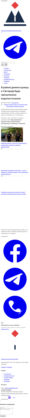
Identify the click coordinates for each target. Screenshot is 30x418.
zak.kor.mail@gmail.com (11, 388)
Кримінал (6, 81)
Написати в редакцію (6, 390)
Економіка (7, 74)
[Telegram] (15, 60)
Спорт (6, 83)
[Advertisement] (15, 211)
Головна (6, 68)
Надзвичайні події (9, 79)
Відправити (3, 416)
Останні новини (8, 377)
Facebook (4, 367)
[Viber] (15, 320)
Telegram (9, 367)
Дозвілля (6, 77)
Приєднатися (5, 329)
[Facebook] (15, 264)
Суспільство (7, 70)
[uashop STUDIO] (14, 399)
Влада (5, 72)
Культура (6, 75)
